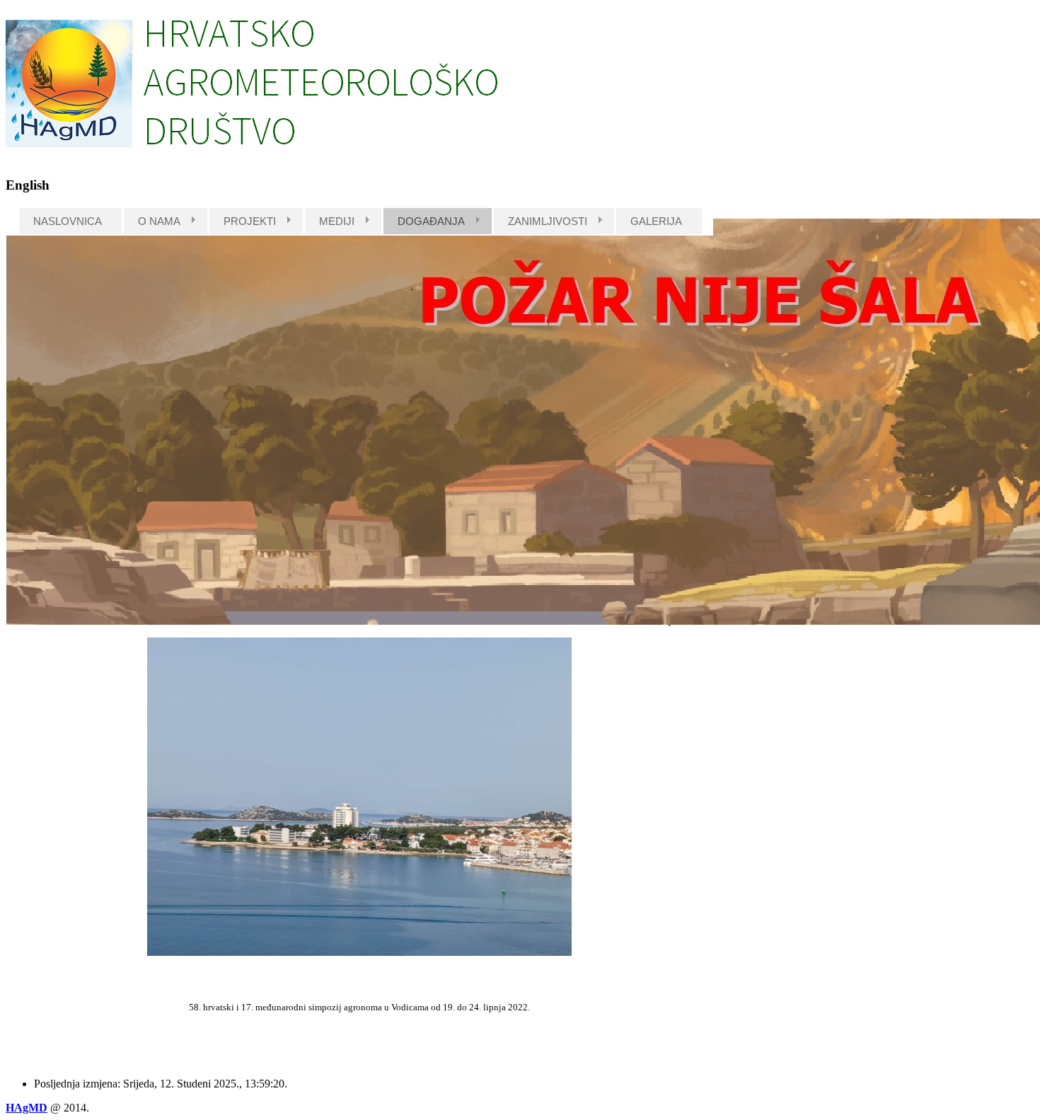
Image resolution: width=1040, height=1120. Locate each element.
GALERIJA (656, 221)
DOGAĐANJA (431, 221)
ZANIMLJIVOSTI (547, 221)
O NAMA (159, 221)
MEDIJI (336, 221)
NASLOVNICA (67, 221)
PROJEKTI (250, 221)
